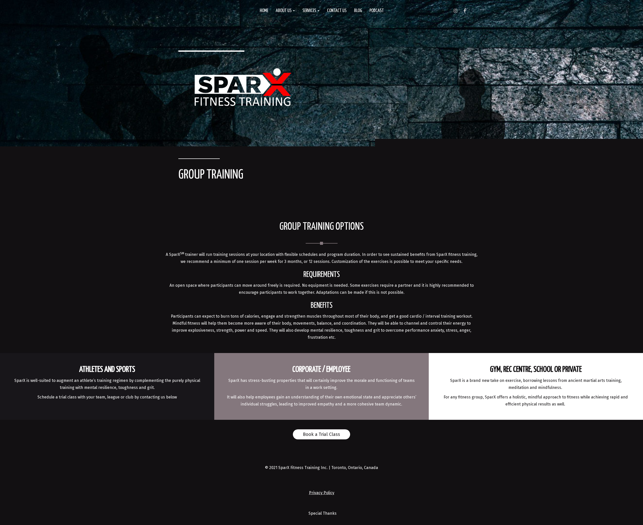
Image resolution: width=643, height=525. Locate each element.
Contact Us (337, 10)
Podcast (376, 10)
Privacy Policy (321, 492)
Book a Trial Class (321, 434)
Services (309, 10)
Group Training (210, 175)
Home (264, 10)
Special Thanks (322, 513)
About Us (284, 10)
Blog (358, 10)
